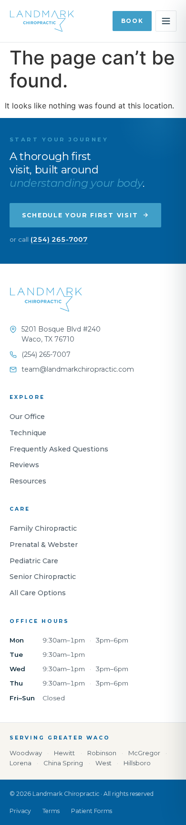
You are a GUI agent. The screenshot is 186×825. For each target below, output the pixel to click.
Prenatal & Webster (44, 544)
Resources (28, 481)
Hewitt (64, 753)
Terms (51, 810)
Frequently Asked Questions (59, 449)
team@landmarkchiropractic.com (77, 369)
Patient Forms (91, 810)
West (103, 763)
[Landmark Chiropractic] (46, 304)
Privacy (20, 810)
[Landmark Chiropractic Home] (42, 21)
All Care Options (38, 593)
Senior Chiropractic (43, 576)
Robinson (101, 753)
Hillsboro (137, 763)
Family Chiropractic (43, 528)
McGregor (144, 753)
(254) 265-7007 (59, 239)
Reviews (24, 465)
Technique (28, 433)
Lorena (20, 763)
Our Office (27, 416)
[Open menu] (165, 21)
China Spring (63, 763)
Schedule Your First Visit (80, 215)
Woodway (26, 753)
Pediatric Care (34, 561)
